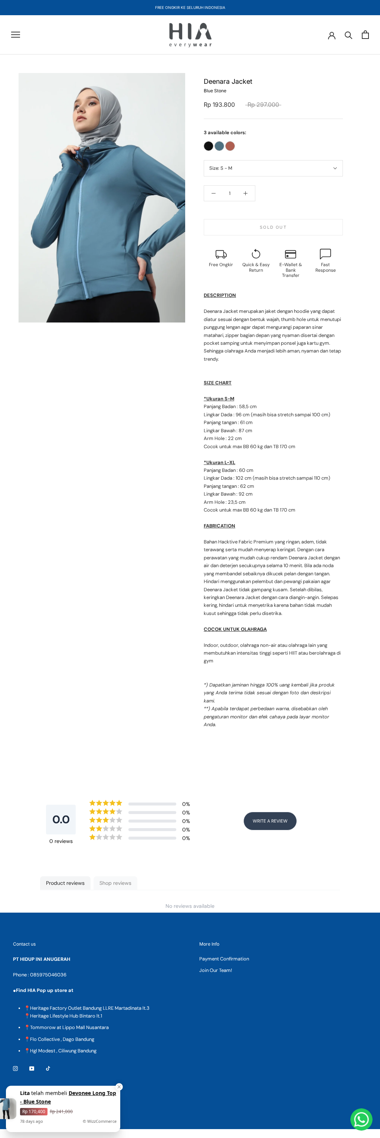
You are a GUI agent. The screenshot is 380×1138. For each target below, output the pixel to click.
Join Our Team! (215, 970)
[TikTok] (48, 1068)
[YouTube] (31, 1068)
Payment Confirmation (224, 959)
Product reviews (65, 883)
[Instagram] (15, 1068)
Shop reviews (115, 883)
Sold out (273, 227)
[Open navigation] (15, 35)
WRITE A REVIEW (270, 821)
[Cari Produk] (349, 35)
